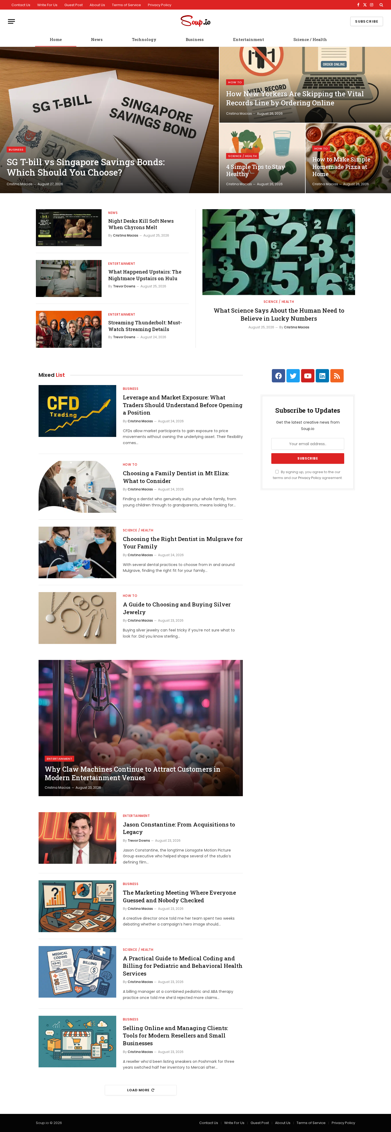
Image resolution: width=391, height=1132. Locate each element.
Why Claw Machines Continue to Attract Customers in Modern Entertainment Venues (133, 773)
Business (195, 39)
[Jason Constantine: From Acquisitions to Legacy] (77, 838)
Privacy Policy (159, 4)
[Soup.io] (195, 21)
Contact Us (20, 4)
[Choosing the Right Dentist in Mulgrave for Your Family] (77, 553)
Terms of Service (126, 4)
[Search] (380, 5)
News (97, 39)
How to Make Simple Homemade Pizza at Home (341, 167)
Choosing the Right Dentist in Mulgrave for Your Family (183, 542)
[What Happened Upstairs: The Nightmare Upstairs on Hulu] (69, 278)
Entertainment (248, 39)
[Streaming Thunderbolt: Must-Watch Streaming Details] (69, 329)
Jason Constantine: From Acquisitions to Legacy (179, 828)
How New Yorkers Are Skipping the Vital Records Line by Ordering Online (295, 98)
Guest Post (73, 4)
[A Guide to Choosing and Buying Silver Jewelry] (77, 618)
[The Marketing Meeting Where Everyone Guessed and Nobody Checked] (77, 906)
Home (56, 39)
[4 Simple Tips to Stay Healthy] (262, 158)
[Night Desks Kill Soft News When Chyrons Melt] (69, 227)
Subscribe (366, 21)
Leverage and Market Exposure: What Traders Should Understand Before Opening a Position (183, 405)
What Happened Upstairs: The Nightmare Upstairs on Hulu (144, 274)
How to (235, 82)
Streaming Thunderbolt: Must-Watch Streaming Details (145, 325)
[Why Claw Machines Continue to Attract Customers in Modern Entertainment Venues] (141, 728)
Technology (144, 39)
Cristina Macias (19, 184)
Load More (138, 1090)
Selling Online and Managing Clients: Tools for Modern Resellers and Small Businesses (175, 1035)
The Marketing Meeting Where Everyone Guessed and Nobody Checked (179, 896)
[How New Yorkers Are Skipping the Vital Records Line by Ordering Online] (305, 85)
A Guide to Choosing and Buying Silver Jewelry (177, 608)
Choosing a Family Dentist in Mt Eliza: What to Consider (176, 477)
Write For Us (47, 4)
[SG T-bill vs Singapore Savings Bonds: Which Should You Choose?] (109, 120)
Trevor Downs (124, 286)
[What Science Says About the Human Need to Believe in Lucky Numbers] (278, 252)
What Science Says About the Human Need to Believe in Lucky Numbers (279, 314)
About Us (97, 4)
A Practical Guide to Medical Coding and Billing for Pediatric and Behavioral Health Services (183, 966)
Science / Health (310, 39)
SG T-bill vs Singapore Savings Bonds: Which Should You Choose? (86, 167)
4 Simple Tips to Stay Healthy (255, 170)
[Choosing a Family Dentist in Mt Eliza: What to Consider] (77, 487)
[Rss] (337, 375)
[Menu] (11, 21)
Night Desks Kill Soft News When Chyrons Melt (141, 224)
